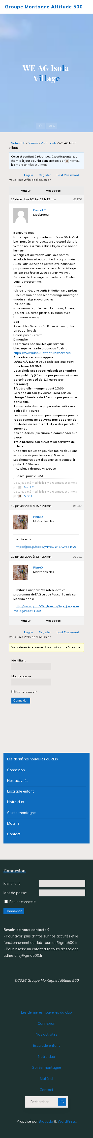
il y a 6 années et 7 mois (31, 165)
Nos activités (17, 780)
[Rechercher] (62, 1102)
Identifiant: (18, 660)
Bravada (45, 1121)
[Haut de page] (73, 1118)
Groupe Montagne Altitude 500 (44, 7)
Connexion (20, 700)
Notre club (18, 143)
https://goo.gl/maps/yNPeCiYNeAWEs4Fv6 (46, 547)
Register (45, 175)
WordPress (67, 1121)
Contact (13, 834)
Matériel (13, 823)
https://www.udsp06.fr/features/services (42, 353)
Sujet (51, 126)
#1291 (77, 557)
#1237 (77, 506)
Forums (33, 143)
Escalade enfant (20, 791)
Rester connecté (26, 692)
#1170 (77, 199)
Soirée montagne (21, 813)
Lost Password (68, 175)
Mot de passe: (21, 676)
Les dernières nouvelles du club (32, 759)
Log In (28, 175)
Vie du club (48, 143)
